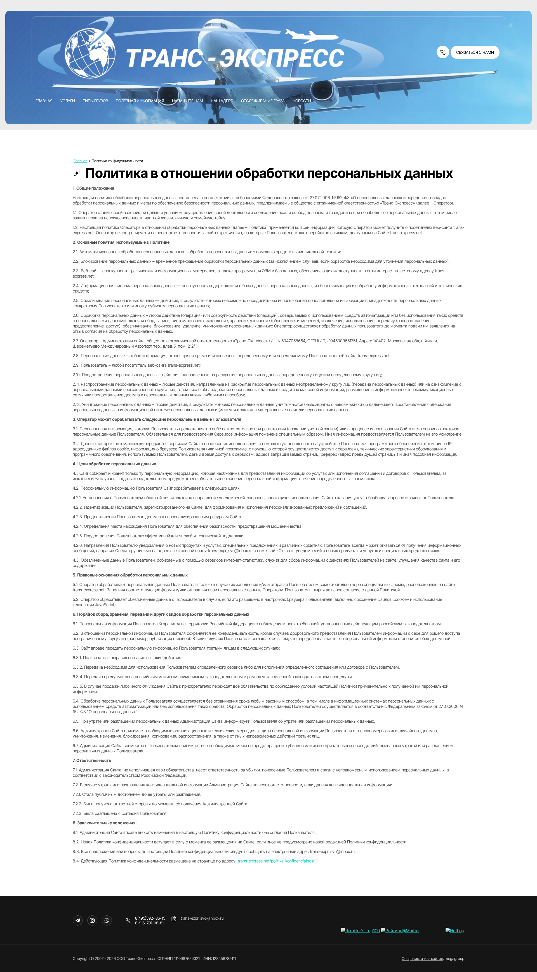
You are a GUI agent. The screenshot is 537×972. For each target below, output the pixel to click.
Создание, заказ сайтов (422, 958)
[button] (475, 52)
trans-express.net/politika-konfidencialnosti (276, 861)
